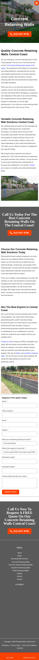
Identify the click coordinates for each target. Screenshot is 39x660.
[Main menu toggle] (36, 3)
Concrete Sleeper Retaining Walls (20, 565)
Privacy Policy (15, 645)
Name (4, 401)
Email (4, 420)
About (19, 556)
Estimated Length (8, 457)
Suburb (5, 430)
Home (19, 553)
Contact (19, 579)
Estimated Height (8, 467)
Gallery (19, 573)
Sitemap (20, 648)
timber (18, 353)
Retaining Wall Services (19, 559)
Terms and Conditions (29, 645)
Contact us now (6, 341)
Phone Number (7, 411)
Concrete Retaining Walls (21, 562)
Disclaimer (5, 645)
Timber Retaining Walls (20, 570)
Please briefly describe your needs (14, 476)
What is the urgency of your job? (13, 448)
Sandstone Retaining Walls (20, 568)
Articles (19, 576)
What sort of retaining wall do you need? (16, 439)
